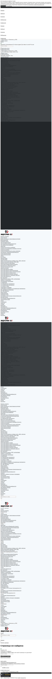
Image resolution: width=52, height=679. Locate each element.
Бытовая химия (4, 118)
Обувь (2, 77)
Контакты (3, 229)
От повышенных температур (7, 105)
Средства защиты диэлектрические (9, 92)
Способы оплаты (5, 133)
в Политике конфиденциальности (36, 4)
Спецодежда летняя (5, 76)
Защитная (3, 67)
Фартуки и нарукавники (6, 155)
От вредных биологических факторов (10, 151)
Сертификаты (4, 128)
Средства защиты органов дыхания (9, 95)
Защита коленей (5, 89)
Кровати (3, 208)
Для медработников (5, 64)
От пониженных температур (7, 106)
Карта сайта (3, 661)
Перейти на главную (6, 656)
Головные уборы (5, 63)
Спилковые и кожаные (6, 109)
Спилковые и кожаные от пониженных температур (13, 110)
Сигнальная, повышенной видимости (10, 73)
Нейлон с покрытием (6, 101)
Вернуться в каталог (5, 657)
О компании (3, 215)
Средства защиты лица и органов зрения (10, 93)
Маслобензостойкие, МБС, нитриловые (10, 100)
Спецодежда (4, 59)
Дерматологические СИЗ (7, 88)
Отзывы (2, 126)
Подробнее (9, 6)
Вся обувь (3, 78)
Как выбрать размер (5, 223)
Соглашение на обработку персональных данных (13, 663)
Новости (3, 124)
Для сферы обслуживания (7, 66)
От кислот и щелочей (6, 152)
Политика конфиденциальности (8, 129)
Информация (4, 224)
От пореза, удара (5, 107)
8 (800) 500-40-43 (5, 624)
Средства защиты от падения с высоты (10, 96)
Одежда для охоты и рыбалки (8, 69)
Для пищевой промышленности (8, 65)
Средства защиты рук (6, 98)
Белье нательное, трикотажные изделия (10, 60)
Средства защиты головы (7, 90)
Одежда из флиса (5, 71)
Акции (2, 214)
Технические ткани (5, 121)
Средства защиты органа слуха (8, 94)
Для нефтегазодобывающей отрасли (10, 150)
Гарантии (3, 134)
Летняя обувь (4, 81)
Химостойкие (4, 113)
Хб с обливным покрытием (7, 111)
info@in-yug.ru (4, 40)
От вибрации (4, 104)
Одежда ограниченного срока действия (10, 72)
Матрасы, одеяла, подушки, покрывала (10, 209)
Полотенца (3, 210)
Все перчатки (4, 99)
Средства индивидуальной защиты (9, 86)
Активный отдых (4, 116)
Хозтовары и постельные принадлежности (11, 117)
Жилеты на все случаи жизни (8, 84)
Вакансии (3, 127)
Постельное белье (5, 212)
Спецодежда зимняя (6, 75)
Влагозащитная (4, 61)
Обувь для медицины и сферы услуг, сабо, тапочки (13, 82)
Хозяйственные (4, 115)
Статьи (2, 227)
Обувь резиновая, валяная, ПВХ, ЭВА (10, 83)
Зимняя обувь (4, 80)
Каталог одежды (5, 139)
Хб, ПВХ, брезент (5, 112)
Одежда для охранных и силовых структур (11, 70)
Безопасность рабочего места (8, 87)
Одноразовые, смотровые (7, 103)
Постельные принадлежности (8, 120)
